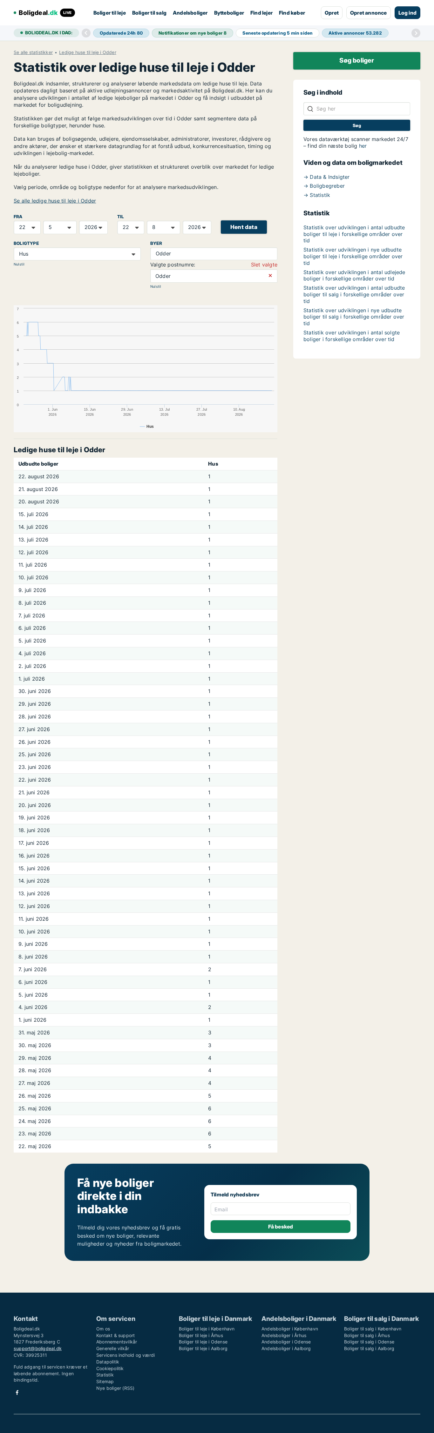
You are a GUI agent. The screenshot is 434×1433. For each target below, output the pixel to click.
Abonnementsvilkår (116, 1341)
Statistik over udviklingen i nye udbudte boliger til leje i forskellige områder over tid (353, 256)
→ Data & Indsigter (326, 177)
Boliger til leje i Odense (203, 1341)
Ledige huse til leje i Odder (87, 52)
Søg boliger (356, 60)
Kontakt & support (115, 1335)
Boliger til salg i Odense (369, 1341)
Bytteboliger (229, 13)
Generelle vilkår (112, 1348)
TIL (120, 216)
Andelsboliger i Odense (286, 1341)
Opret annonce (368, 13)
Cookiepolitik (110, 1368)
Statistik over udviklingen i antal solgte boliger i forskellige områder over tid (351, 335)
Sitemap (105, 1381)
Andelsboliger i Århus (283, 1335)
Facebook (17, 1392)
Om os (103, 1328)
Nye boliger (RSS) (115, 1388)
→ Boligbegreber (324, 186)
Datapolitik (107, 1361)
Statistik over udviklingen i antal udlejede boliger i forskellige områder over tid (354, 275)
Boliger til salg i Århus (367, 1335)
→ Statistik (316, 195)
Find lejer (261, 13)
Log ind (407, 13)
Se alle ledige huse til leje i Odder (55, 201)
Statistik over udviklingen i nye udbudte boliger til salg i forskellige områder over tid (353, 317)
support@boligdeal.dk (38, 1348)
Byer (156, 243)
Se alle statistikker (33, 52)
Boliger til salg (149, 13)
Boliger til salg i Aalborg (369, 1348)
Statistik (105, 1374)
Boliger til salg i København (373, 1328)
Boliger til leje (109, 13)
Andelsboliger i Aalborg (286, 1348)
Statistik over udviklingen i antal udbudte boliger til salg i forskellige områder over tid (354, 294)
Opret (332, 13)
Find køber (292, 13)
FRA (18, 216)
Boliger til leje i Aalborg (203, 1348)
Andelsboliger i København (289, 1328)
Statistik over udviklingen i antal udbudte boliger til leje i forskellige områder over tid (354, 234)
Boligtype (26, 243)
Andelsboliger (190, 13)
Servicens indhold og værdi (125, 1355)
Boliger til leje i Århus (201, 1335)
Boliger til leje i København (207, 1328)
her (363, 146)
